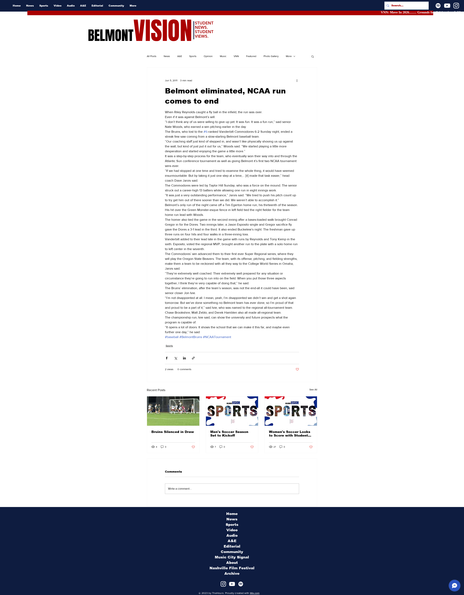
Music (223, 56)
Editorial (232, 546)
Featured (251, 56)
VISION (162, 31)
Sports (192, 56)
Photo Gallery (271, 56)
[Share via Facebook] (166, 358)
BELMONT (110, 35)
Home (232, 514)
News (167, 56)
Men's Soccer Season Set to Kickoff (229, 433)
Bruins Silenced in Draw (172, 432)
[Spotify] (438, 5)
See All (313, 389)
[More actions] (297, 80)
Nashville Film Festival (232, 568)
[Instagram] (456, 5)
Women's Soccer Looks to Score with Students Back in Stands (289, 433)
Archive (231, 573)
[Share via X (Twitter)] (175, 358)
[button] (312, 56)
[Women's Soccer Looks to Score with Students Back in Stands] (291, 411)
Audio (232, 535)
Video (232, 530)
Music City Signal (232, 557)
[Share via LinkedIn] (184, 358)
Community (232, 552)
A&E (179, 56)
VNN (236, 56)
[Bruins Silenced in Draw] (173, 411)
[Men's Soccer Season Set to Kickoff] (232, 411)
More (289, 56)
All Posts (151, 56)
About (232, 563)
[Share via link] (193, 358)
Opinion (208, 56)
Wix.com (255, 593)
